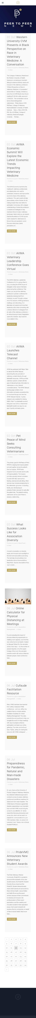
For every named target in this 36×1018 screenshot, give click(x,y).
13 (20, 948)
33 (20, 965)
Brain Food (22, 543)
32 (16, 965)
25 (7, 961)
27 (16, 961)
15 (7, 952)
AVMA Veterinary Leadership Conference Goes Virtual (18, 261)
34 (25, 965)
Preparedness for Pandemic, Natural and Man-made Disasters (16, 771)
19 (25, 952)
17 (16, 952)
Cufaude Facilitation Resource (17, 689)
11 (11, 948)
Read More (11, 122)
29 (25, 961)
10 (7, 948)
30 (7, 965)
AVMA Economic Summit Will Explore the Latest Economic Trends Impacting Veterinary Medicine (18, 160)
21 (11, 956)
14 (25, 948)
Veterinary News (23, 67)
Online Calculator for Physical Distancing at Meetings (16, 616)
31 (11, 965)
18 (20, 952)
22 (16, 956)
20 (7, 956)
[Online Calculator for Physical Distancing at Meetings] (18, 596)
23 (20, 956)
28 (21, 961)
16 (11, 952)
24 (25, 956)
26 (11, 961)
